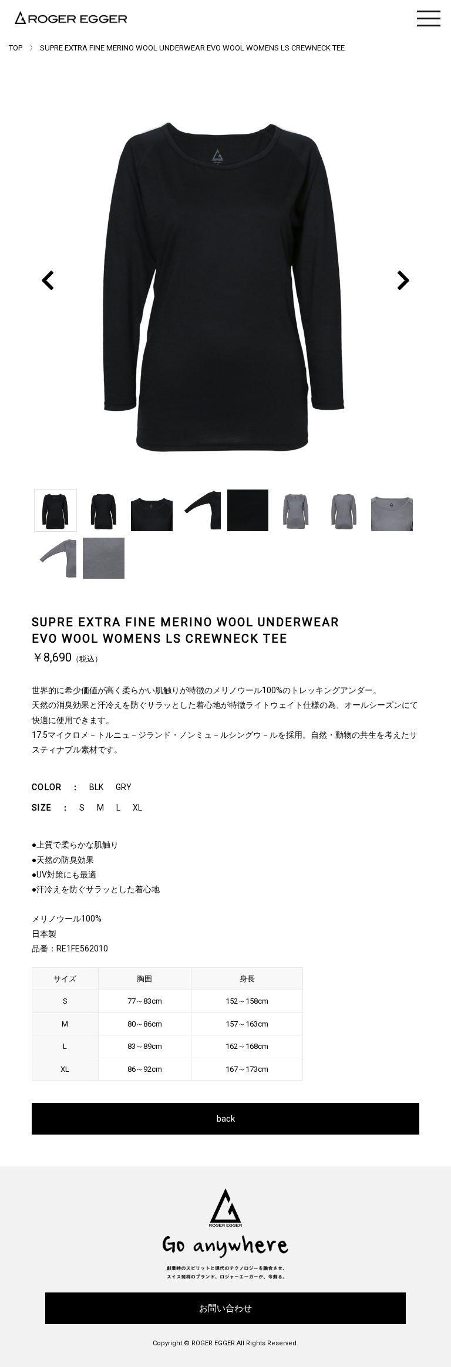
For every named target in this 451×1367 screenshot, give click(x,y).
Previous (47, 280)
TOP (15, 47)
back (226, 1118)
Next (403, 280)
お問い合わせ (225, 1308)
